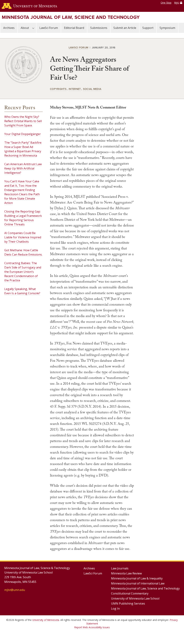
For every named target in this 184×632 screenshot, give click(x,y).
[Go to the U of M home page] (29, 6)
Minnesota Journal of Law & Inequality (137, 578)
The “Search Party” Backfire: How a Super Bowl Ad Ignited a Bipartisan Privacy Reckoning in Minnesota (23, 149)
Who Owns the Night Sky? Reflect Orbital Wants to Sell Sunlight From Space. (23, 121)
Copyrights (58, 89)
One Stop (166, 2)
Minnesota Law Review (126, 573)
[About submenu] (33, 28)
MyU (176, 2)
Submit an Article (124, 28)
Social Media (92, 89)
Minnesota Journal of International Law (137, 583)
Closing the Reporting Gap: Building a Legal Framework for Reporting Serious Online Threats (23, 217)
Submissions (98, 28)
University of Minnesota (45, 620)
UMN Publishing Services (128, 603)
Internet (75, 89)
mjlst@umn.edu (14, 590)
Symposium (167, 28)
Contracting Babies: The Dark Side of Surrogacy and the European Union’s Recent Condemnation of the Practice (22, 271)
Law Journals (119, 568)
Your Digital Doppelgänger (22, 134)
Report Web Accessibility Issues (92, 627)
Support (147, 28)
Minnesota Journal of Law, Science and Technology (71, 17)
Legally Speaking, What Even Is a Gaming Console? (22, 291)
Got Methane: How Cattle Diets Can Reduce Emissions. (23, 252)
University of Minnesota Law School (135, 598)
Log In (115, 608)
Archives (9, 28)
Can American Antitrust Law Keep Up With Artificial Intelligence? (23, 168)
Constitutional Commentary (129, 593)
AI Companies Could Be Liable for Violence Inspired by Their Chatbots (22, 237)
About (25, 28)
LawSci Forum (48, 28)
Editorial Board (74, 28)
